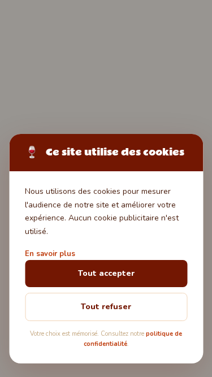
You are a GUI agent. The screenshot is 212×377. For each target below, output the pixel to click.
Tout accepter (106, 273)
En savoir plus (50, 254)
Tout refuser (106, 306)
